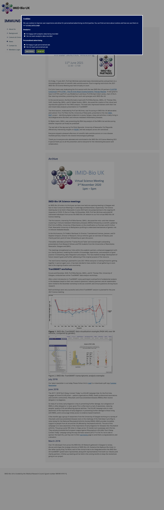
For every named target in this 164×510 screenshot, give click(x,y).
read (89, 383)
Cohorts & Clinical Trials (17, 37)
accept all (41, 51)
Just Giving (84, 435)
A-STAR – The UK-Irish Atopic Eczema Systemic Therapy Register (83, 92)
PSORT (76, 130)
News (11, 41)
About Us (12, 29)
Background (13, 33)
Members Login (14, 50)
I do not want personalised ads (37, 47)
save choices (30, 51)
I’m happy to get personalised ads (38, 45)
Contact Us (13, 46)
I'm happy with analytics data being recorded (42, 34)
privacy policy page (33, 25)
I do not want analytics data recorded (39, 36)
